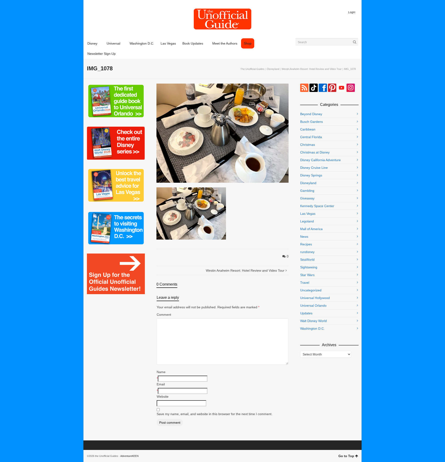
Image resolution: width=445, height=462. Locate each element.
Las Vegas (307, 213)
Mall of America (311, 229)
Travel (304, 282)
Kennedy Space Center (317, 206)
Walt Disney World (313, 321)
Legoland (307, 221)
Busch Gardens (311, 122)
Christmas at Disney (315, 152)
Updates (306, 313)
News (304, 236)
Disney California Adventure (320, 160)
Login (351, 12)
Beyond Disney (311, 114)
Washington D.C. (312, 328)
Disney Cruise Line (314, 167)
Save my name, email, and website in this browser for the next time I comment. (214, 414)
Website (162, 396)
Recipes (306, 244)
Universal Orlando (313, 305)
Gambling (307, 190)
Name (161, 372)
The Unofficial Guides (252, 69)
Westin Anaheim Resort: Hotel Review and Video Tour (312, 69)
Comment (164, 314)
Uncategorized (310, 290)
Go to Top (346, 456)
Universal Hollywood (315, 298)
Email (161, 384)
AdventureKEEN (129, 456)
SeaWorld (307, 259)
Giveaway (307, 198)
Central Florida (311, 137)
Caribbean (307, 129)
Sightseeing (308, 267)
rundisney (307, 252)
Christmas (307, 144)
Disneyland (273, 69)
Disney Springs (311, 175)
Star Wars (307, 275)
